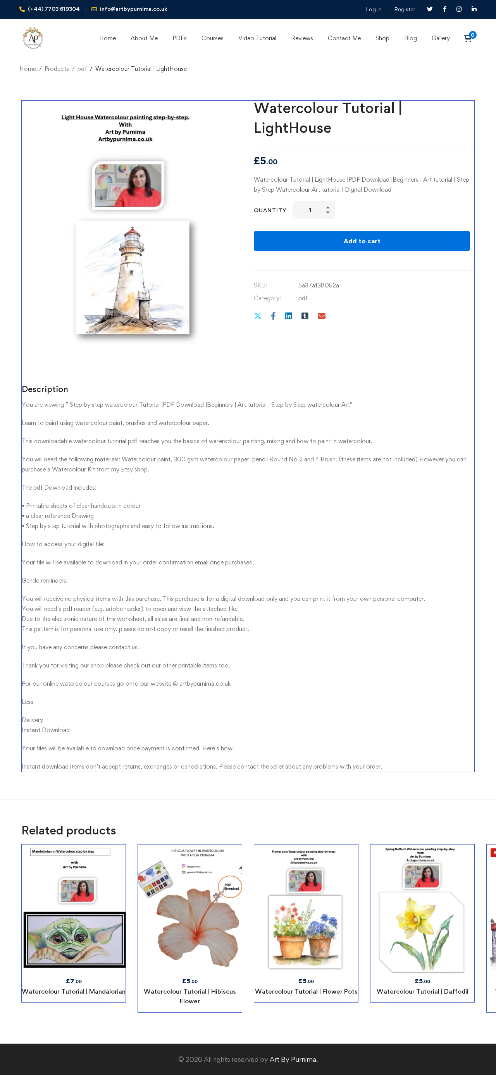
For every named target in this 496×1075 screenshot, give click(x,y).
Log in (374, 9)
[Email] (321, 316)
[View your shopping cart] (470, 38)
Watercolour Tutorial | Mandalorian (74, 991)
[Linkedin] (288, 316)
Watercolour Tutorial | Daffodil (422, 991)
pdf (82, 68)
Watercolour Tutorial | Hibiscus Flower (190, 996)
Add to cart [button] (74, 909)
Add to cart (362, 241)
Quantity (270, 210)
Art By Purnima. (293, 1059)
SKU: (260, 285)
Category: (267, 298)
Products (57, 68)
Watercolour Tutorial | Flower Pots (306, 991)
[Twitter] (257, 316)
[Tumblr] (305, 316)
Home (27, 68)
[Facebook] (273, 316)
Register (404, 9)
